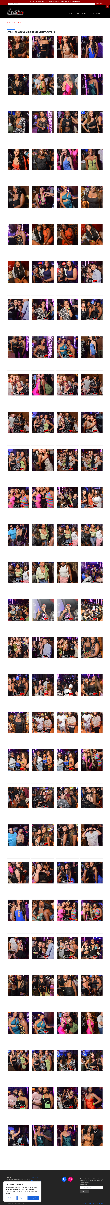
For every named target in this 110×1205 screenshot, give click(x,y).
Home (70, 13)
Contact (99, 13)
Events (77, 13)
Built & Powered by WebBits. (92, 1203)
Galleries (84, 13)
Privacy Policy (34, 1177)
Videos (92, 13)
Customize (11, 1198)
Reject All (22, 1198)
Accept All (33, 1198)
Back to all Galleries (11, 29)
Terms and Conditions (36, 1180)
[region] (22, 1191)
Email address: (83, 1184)
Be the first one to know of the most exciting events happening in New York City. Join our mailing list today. (55, 1)
